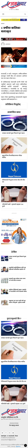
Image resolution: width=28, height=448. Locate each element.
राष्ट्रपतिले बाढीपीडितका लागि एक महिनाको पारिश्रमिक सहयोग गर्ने (17, 268)
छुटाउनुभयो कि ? (14, 318)
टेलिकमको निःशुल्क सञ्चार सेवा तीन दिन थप (13, 381)
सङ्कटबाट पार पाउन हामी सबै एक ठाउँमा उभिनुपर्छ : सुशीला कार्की (17, 301)
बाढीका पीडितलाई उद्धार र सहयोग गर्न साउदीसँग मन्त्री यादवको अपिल (18, 290)
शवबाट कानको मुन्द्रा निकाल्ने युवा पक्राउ (13, 133)
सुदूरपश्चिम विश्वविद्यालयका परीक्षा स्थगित (13, 362)
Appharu (18, 446)
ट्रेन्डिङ (14, 252)
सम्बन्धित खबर (14, 112)
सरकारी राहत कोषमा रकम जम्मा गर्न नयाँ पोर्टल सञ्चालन (17, 279)
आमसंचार (7, 44)
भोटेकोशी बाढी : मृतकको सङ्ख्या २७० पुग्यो (13, 404)
